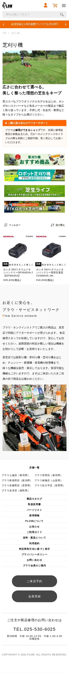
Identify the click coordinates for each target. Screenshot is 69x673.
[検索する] (61, 14)
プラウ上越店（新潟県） (16, 475)
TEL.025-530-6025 (34, 629)
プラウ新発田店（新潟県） (17, 480)
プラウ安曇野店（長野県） (17, 485)
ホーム (4, 33)
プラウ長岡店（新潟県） (48, 475)
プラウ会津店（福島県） (16, 490)
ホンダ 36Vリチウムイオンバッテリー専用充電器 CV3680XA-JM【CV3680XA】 (50, 272)
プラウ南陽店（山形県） (48, 480)
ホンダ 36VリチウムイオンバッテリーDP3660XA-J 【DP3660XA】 (18, 272)
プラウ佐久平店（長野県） (49, 485)
